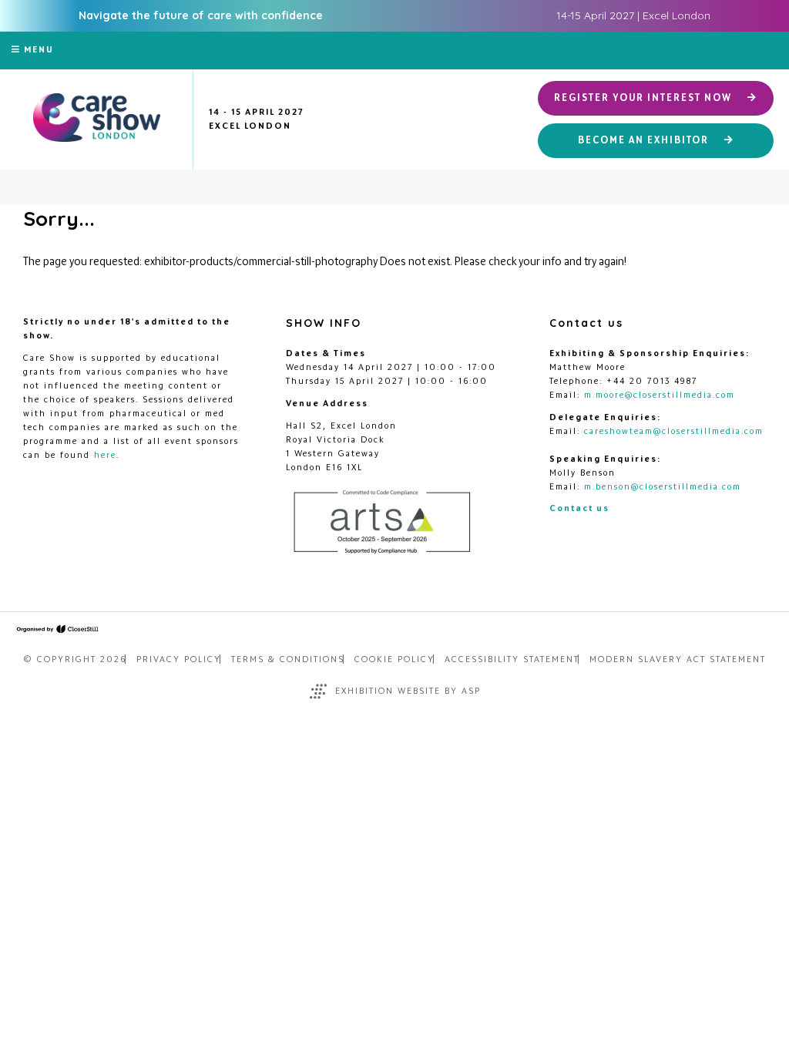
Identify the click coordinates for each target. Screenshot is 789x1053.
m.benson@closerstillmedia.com (662, 486)
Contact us (579, 508)
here (105, 454)
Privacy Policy (178, 659)
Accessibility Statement (512, 659)
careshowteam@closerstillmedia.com (674, 431)
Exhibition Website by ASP (408, 690)
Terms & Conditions (287, 659)
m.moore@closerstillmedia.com (659, 394)
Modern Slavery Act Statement (677, 659)
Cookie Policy (394, 659)
